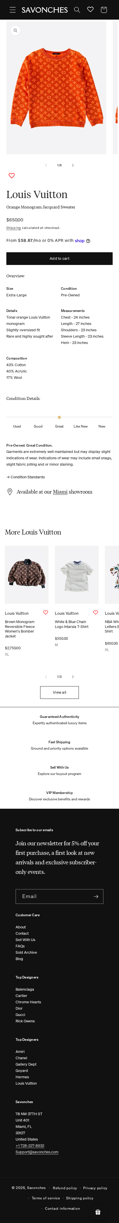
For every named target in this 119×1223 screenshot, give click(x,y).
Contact (22, 933)
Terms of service (46, 1198)
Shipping (13, 228)
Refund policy (65, 1188)
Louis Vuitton (26, 1083)
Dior (19, 1008)
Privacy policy (95, 1188)
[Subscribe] (96, 896)
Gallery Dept (26, 1064)
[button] (13, 10)
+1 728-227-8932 (30, 1145)
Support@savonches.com (37, 1151)
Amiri (20, 1051)
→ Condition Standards (25, 477)
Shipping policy (80, 1198)
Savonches (36, 1187)
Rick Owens (25, 1021)
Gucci (20, 1014)
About (21, 927)
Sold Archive (26, 952)
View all (59, 692)
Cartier (21, 995)
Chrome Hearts (28, 1002)
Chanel (21, 1057)
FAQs (20, 946)
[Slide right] (72, 165)
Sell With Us (25, 939)
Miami (60, 491)
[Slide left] (46, 165)
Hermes (22, 1077)
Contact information (62, 1208)
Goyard (22, 1070)
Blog (19, 958)
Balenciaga (25, 989)
